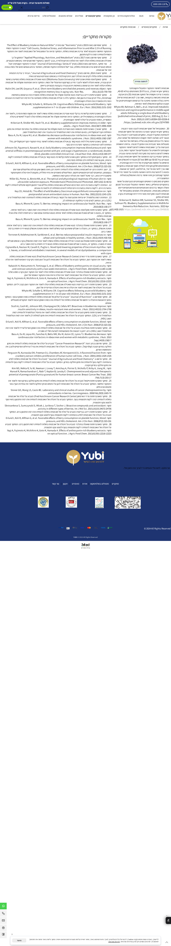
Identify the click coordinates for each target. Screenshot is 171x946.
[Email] (3, 921)
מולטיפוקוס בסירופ (126, 15)
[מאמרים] (71, 483)
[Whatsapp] (3, 906)
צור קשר (55, 483)
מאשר (19, 941)
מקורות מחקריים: (96, 37)
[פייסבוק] (3, 935)
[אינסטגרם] (3, 928)
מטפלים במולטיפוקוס (99, 483)
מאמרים (76, 483)
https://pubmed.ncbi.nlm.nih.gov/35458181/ (139, 209)
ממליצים (79, 15)
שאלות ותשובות (65, 15)
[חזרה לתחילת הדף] (166, 943)
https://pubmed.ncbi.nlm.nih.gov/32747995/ (146, 122)
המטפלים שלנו (49, 15)
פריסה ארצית (34, 15)
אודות (151, 15)
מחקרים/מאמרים (93, 15)
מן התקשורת (109, 15)
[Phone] (3, 914)
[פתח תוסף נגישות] (168, 920)
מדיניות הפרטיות (114, 941)
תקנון (65, 483)
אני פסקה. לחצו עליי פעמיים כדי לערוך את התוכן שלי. (146, 467)
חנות (141, 15)
